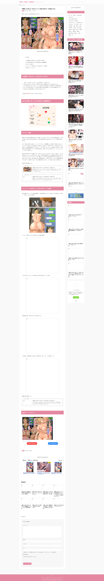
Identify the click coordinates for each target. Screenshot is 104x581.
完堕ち (77, 29)
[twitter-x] (76, 301)
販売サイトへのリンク (31, 67)
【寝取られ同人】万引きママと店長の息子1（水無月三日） (43, 167)
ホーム (43, 577)
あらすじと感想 (30, 64)
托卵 (79, 33)
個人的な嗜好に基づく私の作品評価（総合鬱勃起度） (37, 62)
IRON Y (74, 15)
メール (24, 543)
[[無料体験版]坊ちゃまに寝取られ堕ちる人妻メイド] (44, 467)
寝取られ (30, 10)
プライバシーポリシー (53, 577)
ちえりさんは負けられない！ (73, 18)
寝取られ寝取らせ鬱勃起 (27, 2)
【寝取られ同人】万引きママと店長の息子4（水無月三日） (43, 400)
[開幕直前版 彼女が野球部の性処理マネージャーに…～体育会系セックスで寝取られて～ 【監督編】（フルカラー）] (30, 467)
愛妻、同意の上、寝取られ (73, 33)
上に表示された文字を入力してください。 (30, 556)
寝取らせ (81, 29)
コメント (25, 525)
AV (69, 15)
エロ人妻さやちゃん (79, 22)
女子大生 (75, 27)
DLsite (60, 460)
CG (71, 15)
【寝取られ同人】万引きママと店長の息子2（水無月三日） (43, 176)
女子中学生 (70, 27)
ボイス (81, 24)
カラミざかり (71, 24)
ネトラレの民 (76, 24)
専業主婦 (74, 31)
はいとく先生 (71, 20)
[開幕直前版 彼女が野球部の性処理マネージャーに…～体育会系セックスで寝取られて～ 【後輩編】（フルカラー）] (58, 467)
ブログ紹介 (76, 297)
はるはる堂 (76, 20)
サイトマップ (60, 577)
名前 (24, 539)
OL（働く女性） (79, 15)
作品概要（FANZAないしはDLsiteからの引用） (36, 60)
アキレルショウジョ (72, 22)
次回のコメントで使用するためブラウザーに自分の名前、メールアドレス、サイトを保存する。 (40, 552)
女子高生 (70, 29)
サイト (24, 548)
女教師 (74, 29)
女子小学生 (79, 27)
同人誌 (27, 10)
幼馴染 (78, 31)
